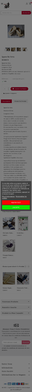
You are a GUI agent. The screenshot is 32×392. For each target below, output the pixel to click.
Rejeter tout (16, 203)
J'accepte (16, 207)
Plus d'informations (8, 196)
